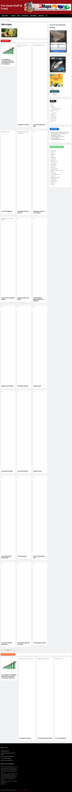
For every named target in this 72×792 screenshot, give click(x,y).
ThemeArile (27, 790)
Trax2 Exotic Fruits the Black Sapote (6, 643)
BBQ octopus (7, 20)
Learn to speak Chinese (55, 174)
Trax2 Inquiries (8, 784)
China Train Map (54, 161)
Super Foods (41, 16)
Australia (13, 16)
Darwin (53, 107)
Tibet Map (53, 183)
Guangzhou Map (54, 168)
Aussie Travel (53, 151)
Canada (52, 156)
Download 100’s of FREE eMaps (7, 756)
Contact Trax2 (5, 16)
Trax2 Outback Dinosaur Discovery (23, 212)
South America (33, 16)
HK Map (52, 171)
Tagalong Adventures (5, 751)
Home (3, 20)
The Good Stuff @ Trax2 (11, 7)
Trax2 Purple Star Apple (7, 471)
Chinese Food (53, 165)
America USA (53, 150)
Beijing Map (53, 154)
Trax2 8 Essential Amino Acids (39, 557)
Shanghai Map (53, 178)
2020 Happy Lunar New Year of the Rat (38, 212)
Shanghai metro (54, 180)
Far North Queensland (56, 108)
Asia (51, 104)
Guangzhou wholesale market (57, 170)
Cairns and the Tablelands (6, 758)
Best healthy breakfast (22, 386)
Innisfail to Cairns (37, 471)
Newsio (22, 790)
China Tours (53, 160)
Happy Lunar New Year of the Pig (23, 298)
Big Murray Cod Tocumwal (7, 386)
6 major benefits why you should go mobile (8, 753)
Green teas (53, 167)
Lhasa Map (53, 175)
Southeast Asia (25, 16)
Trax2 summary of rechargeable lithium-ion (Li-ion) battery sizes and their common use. (7, 62)
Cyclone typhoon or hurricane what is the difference (38, 299)
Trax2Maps (18, 790)
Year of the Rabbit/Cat (6, 211)
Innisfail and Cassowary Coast (7, 760)
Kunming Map (53, 173)
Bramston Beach (37, 386)
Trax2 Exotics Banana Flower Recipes (6, 557)
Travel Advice (53, 120)
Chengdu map (53, 157)
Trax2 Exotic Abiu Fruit (22, 471)
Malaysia (52, 114)
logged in (8, 649)
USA (46, 16)
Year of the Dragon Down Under (39, 125)
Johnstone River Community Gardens (8, 298)
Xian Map (52, 184)
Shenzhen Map (54, 181)
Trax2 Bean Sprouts (22, 556)
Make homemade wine (55, 177)
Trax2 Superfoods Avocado (39, 643)
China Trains (53, 163)
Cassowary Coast (54, 110)
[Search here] (70, 15)
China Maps (53, 158)
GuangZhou (54, 113)
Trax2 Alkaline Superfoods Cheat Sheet (23, 643)
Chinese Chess (54, 164)
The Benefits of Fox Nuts (23, 125)
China (18, 16)
